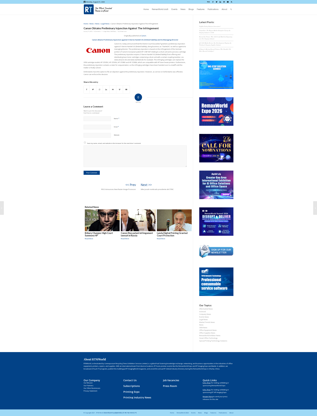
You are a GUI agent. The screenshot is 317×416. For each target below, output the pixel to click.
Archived (202, 311)
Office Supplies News (207, 333)
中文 (208, 2)
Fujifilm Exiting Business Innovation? (210, 26)
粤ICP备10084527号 (131, 413)
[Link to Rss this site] (231, 2)
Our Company (92, 380)
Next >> (146, 185)
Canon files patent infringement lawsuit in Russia (137, 234)
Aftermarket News (206, 309)
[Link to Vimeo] (224, 2)
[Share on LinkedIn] (106, 89)
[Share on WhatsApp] (99, 89)
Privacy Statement (90, 391)
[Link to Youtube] (228, 2)
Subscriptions (131, 386)
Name (116, 118)
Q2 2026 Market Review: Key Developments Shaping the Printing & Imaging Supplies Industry (215, 44)
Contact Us (130, 380)
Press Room (170, 386)
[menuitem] (146, 9)
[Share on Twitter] (93, 89)
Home (86, 24)
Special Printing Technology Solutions (213, 341)
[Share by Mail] (113, 89)
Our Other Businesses (92, 388)
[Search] (231, 9)
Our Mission (88, 383)
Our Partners (88, 385)
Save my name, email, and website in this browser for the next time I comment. (114, 143)
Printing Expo (131, 391)
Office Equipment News (208, 330)
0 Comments (97, 31)
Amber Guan (123, 31)
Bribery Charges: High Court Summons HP (99, 234)
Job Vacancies (171, 380)
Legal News (105, 24)
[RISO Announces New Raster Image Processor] (2, 208)
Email (116, 127)
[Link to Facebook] (213, 2)
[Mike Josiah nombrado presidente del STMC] (315, 208)
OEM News (113, 31)
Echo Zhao (207, 383)
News (92, 24)
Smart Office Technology (208, 338)
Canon (143, 36)
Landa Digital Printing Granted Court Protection (172, 234)
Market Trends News (207, 322)
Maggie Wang (208, 396)
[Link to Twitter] (216, 2)
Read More (89, 238)
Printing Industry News (137, 397)
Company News (205, 314)
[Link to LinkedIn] (220, 2)
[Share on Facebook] (87, 89)
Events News (204, 317)
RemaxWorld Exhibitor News (209, 335)
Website (116, 135)
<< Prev (130, 185)
